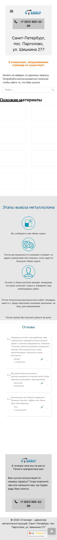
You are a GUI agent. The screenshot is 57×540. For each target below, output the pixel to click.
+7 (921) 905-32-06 (31, 23)
